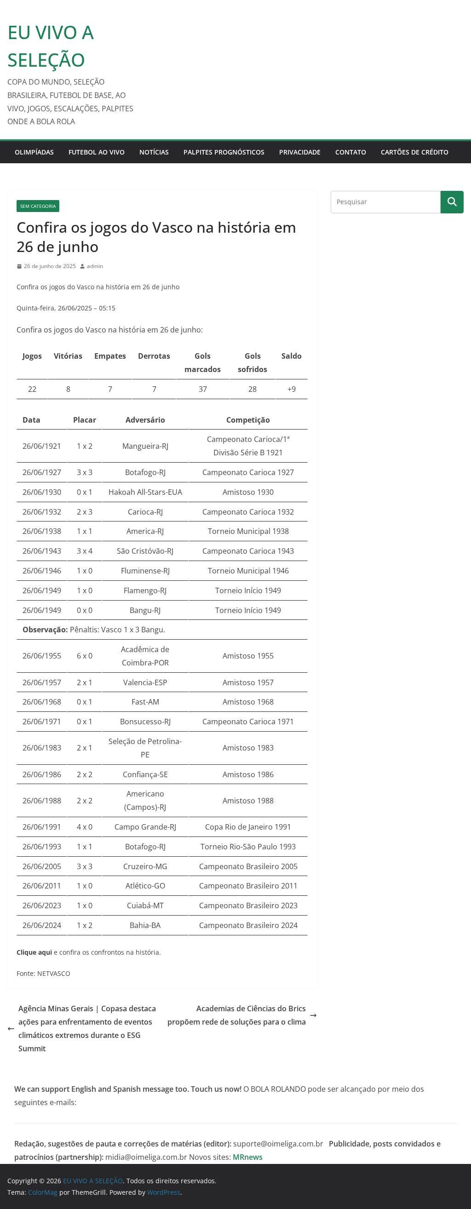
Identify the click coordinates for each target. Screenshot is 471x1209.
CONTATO (350, 152)
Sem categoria (38, 206)
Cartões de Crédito (414, 152)
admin (95, 266)
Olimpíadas (34, 152)
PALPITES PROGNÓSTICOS (224, 152)
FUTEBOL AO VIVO (97, 152)
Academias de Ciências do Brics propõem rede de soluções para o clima (236, 1015)
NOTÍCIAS (154, 152)
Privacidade (300, 152)
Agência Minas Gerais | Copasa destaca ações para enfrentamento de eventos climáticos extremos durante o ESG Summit (87, 1028)
